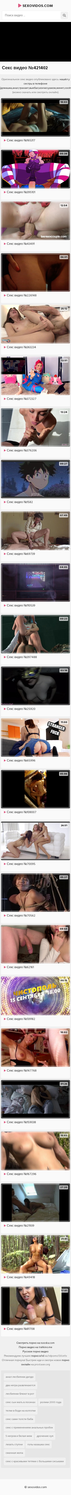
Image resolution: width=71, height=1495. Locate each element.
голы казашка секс (38, 1444)
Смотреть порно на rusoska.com (35, 1343)
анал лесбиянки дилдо (20, 1377)
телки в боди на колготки (21, 1410)
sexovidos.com (37, 6)
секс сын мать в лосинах (20, 1402)
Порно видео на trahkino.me (35, 1347)
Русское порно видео (35, 1351)
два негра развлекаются (20, 1385)
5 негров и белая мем (19, 1436)
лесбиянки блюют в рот (20, 1394)
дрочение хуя (45, 1436)
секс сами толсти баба (19, 1419)
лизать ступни (14, 1444)
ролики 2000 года (50, 1402)
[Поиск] (64, 15)
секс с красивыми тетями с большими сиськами (35, 1461)
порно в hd (37, 1356)
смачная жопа (14, 1453)
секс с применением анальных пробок (29, 1427)
